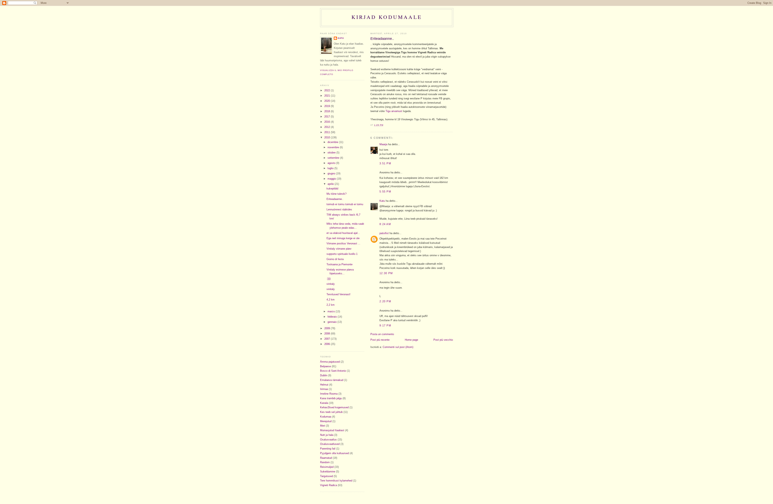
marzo (332, 311)
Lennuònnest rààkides (339, 209)
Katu (382, 200)
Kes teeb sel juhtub (331, 411)
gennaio (332, 321)
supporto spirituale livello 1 (342, 253)
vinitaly (331, 283)
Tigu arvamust (394, 111)
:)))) (329, 278)
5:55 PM (385, 191)
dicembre (333, 142)
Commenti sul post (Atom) (398, 347)
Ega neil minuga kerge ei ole (343, 238)
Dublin (323, 375)
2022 (327, 90)
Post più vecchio (443, 339)
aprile (331, 183)
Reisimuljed (327, 466)
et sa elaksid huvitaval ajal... (343, 233)
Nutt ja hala (326, 434)
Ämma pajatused (330, 361)
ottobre (332, 152)
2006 (327, 344)
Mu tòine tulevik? (336, 193)
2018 (327, 111)
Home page (411, 339)
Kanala (324, 402)
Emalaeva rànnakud (331, 380)
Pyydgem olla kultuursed (334, 453)
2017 (327, 116)
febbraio (333, 316)
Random (325, 462)
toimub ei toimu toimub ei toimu (345, 204)
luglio (331, 168)
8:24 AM (385, 224)
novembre (334, 147)
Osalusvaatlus (328, 439)
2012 (327, 127)
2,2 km (331, 304)
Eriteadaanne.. (382, 39)
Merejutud (326, 421)
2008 (327, 333)
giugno (332, 173)
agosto (332, 163)
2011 (327, 132)
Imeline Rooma (329, 393)
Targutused (326, 476)
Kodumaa (325, 416)
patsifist (384, 233)
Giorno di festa (335, 259)
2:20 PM (385, 301)
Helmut (324, 384)
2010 (327, 137)
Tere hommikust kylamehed (336, 480)
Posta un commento (382, 334)
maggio (332, 178)
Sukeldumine (327, 471)
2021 (327, 95)
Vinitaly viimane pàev (339, 248)
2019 (327, 106)
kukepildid (332, 188)
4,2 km (331, 299)
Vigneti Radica (328, 485)
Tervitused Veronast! (338, 294)
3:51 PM (385, 163)
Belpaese (325, 366)
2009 (327, 328)
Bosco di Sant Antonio (333, 370)
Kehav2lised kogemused (334, 407)
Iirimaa (324, 389)
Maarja (383, 144)
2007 (327, 338)
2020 (327, 100)
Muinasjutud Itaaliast (332, 430)
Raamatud (326, 457)
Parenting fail (327, 448)
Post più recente (380, 339)
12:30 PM (386, 273)
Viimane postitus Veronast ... (343, 243)
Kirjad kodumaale (386, 16)
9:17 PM (385, 325)
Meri (322, 425)
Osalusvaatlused (330, 443)
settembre (334, 157)
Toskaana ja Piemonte (339, 264)
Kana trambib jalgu (331, 398)
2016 (327, 121)
